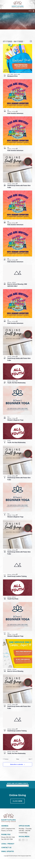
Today (17, 759)
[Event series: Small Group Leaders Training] (16, 574)
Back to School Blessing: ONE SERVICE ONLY (17, 285)
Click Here (17, 801)
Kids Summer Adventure (15, 113)
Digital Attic (28, 855)
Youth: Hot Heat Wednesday (16, 383)
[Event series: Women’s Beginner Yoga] (16, 418)
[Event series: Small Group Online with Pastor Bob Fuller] (16, 183)
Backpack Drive (12, 76)
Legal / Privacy (7, 844)
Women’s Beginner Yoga (15, 420)
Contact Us (6, 847)
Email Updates (7, 851)
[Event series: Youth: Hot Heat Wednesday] (16, 381)
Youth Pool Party (12, 599)
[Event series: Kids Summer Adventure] (16, 111)
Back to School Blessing (15, 671)
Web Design (21, 855)
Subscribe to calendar (16, 764)
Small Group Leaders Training (17, 576)
